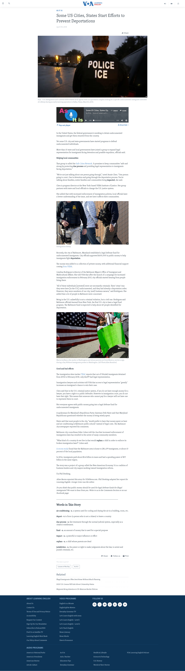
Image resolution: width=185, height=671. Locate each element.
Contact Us (30, 608)
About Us (30, 604)
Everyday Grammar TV (68, 612)
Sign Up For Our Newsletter (37, 624)
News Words (64, 636)
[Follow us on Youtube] (105, 605)
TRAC (83, 374)
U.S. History (97, 661)
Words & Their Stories (101, 665)
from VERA (67, 267)
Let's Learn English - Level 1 (70, 620)
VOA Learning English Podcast (138, 653)
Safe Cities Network (84, 164)
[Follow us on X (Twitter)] (100, 605)
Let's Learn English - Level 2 (70, 624)
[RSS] (115, 605)
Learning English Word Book (37, 636)
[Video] (171, 3)
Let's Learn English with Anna (70, 616)
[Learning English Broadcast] (165, 3)
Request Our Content (34, 620)
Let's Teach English (66, 628)
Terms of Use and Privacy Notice (38, 612)
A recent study (62, 449)
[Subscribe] (125, 605)
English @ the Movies (67, 608)
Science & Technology (101, 657)
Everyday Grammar (67, 665)
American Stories (33, 661)
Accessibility (31, 616)
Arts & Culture (32, 665)
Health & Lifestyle (100, 653)
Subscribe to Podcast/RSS (36, 628)
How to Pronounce (66, 640)
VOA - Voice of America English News (101, 113)
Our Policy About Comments (37, 640)
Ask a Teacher (65, 657)
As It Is (59, 11)
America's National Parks (36, 653)
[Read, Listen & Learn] (178, 3)
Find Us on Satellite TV (35, 632)
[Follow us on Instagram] (110, 605)
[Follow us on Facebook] (94, 605)
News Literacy (65, 632)
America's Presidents (34, 657)
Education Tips (65, 661)
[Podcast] (120, 605)
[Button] (125, 33)
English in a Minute (67, 604)
